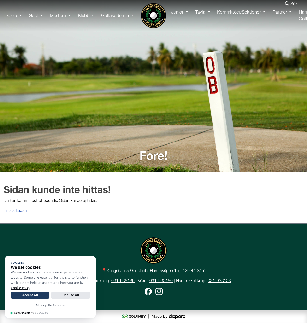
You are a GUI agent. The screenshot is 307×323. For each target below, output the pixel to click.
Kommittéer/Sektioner (239, 12)
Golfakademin (115, 15)
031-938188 (219, 280)
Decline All (70, 295)
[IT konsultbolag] (177, 316)
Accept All (30, 295)
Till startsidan (15, 210)
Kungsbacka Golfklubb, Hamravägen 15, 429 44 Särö (156, 270)
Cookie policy (20, 288)
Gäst (33, 15)
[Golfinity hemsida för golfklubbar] (134, 316)
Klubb (83, 15)
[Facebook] (148, 290)
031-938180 (161, 280)
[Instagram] (159, 290)
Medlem (58, 15)
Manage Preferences (50, 305)
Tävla (200, 12)
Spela (11, 15)
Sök (293, 3)
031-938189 (123, 280)
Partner (280, 12)
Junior (177, 12)
